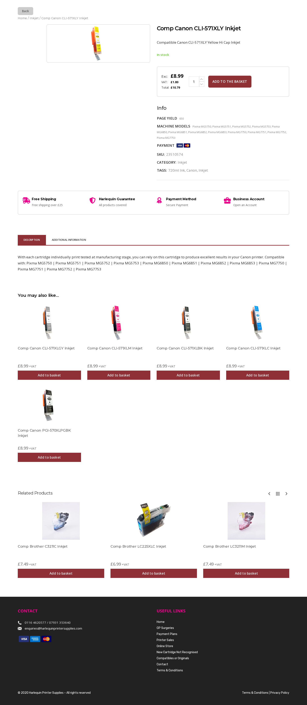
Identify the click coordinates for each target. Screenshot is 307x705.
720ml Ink (176, 170)
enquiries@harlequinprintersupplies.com (53, 628)
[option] (61, 540)
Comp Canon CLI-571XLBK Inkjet (185, 348)
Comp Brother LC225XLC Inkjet (138, 546)
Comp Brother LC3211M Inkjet (229, 546)
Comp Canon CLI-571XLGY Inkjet (46, 348)
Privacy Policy (279, 693)
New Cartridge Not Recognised (177, 652)
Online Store (165, 646)
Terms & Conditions (170, 670)
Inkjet (34, 18)
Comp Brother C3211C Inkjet (42, 546)
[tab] (32, 240)
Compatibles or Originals (173, 658)
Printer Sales (165, 640)
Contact (162, 664)
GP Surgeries (165, 628)
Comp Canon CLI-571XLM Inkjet (114, 348)
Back (25, 11)
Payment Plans (167, 634)
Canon (191, 170)
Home (22, 18)
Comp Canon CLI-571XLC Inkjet (253, 348)
